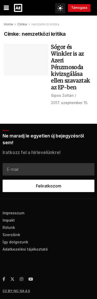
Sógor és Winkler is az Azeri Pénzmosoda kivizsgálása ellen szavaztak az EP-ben (70, 67)
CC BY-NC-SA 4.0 (16, 291)
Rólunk (9, 227)
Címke (22, 24)
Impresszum (13, 213)
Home (8, 24)
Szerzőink (11, 234)
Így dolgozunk (15, 242)
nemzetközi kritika (45, 24)
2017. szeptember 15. (69, 102)
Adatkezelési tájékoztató (25, 249)
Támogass (79, 8)
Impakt (9, 220)
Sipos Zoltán (62, 95)
